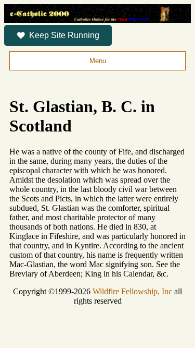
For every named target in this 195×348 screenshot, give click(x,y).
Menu (97, 61)
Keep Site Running (64, 35)
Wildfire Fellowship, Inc (132, 291)
